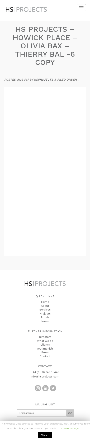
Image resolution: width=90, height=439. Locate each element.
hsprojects (43, 79)
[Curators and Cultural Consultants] (27, 6)
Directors (45, 336)
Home (45, 301)
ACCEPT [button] (45, 435)
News (45, 321)
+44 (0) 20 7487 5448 (45, 372)
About (45, 305)
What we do (45, 340)
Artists (45, 317)
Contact (45, 356)
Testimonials (45, 348)
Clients (45, 344)
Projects (45, 313)
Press (45, 352)
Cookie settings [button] (69, 428)
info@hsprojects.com (45, 376)
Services (45, 309)
